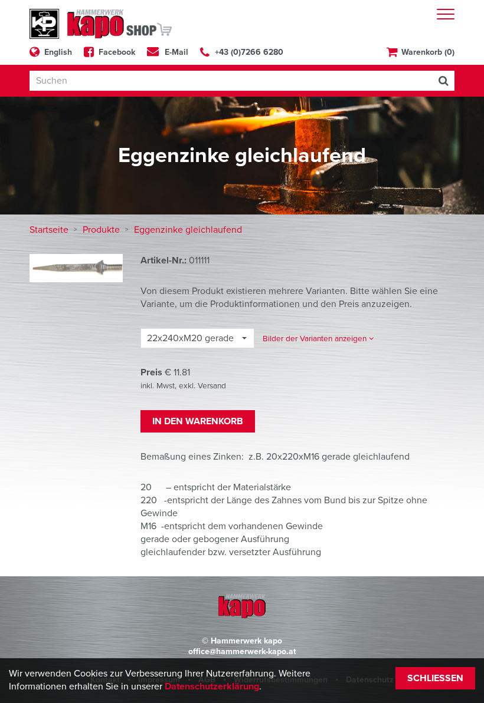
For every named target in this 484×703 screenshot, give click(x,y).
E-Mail (176, 52)
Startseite (50, 230)
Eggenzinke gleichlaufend (188, 230)
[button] (318, 338)
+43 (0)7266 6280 (249, 52)
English (58, 52)
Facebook (117, 52)
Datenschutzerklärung (212, 686)
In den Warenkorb (197, 421)
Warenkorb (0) (427, 52)
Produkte (102, 230)
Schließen (435, 678)
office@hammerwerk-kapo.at (242, 651)
